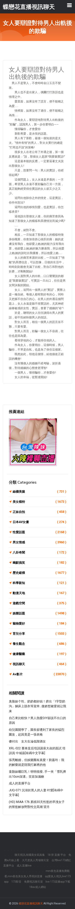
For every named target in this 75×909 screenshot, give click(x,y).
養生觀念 (39, 644)
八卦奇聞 (39, 552)
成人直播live (24, 865)
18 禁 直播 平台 (57, 854)
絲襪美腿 (39, 491)
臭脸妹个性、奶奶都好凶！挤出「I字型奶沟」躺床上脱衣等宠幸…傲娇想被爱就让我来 (37, 706)
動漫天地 (39, 593)
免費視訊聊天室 (33, 881)
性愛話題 (39, 532)
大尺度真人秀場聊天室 (35, 860)
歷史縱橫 (39, 573)
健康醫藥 (39, 654)
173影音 (16, 881)
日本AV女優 (39, 522)
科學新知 (39, 583)
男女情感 (39, 542)
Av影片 (39, 674)
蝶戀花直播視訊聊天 (31, 903)
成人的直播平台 (19, 783)
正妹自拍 (39, 512)
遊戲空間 (39, 603)
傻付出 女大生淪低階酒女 (27, 741)
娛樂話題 (39, 613)
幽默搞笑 (39, 562)
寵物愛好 (39, 623)
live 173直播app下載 (58, 881)
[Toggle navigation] (69, 5)
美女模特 (39, 502)
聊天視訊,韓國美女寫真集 (30, 854)
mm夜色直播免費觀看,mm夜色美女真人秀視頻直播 (37, 873)
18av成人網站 (37, 887)
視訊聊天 (39, 664)
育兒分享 (39, 633)
